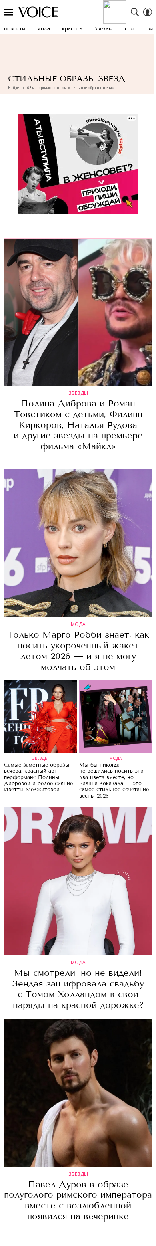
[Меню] (8, 12)
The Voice (38, 12)
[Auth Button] (147, 12)
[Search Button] (134, 12)
